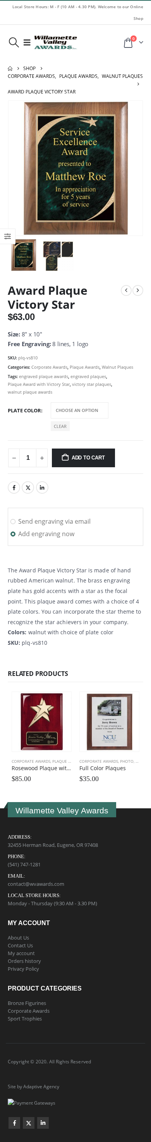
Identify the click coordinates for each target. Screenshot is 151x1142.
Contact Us (20, 945)
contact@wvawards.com (36, 883)
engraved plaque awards (43, 376)
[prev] (126, 290)
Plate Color (24, 410)
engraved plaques (88, 376)
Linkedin (43, 1123)
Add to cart (88, 458)
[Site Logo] (55, 42)
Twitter (28, 487)
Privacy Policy (23, 968)
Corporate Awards (49, 367)
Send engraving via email (54, 521)
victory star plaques (91, 384)
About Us (18, 937)
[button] (14, 42)
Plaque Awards (85, 367)
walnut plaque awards (30, 392)
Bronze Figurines (27, 1003)
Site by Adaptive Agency (33, 1086)
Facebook (14, 487)
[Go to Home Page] (10, 68)
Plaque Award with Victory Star (39, 384)
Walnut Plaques (117, 367)
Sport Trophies (25, 1018)
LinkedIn (42, 487)
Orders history (24, 960)
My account (21, 953)
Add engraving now (46, 534)
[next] (137, 290)
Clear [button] (60, 426)
